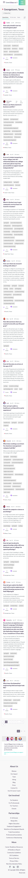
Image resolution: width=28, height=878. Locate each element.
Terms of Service (14, 858)
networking (18, 122)
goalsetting (7, 131)
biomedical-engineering (10, 703)
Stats (18, 17)
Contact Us (14, 788)
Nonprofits (14, 821)
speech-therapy (8, 567)
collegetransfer (19, 243)
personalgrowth (16, 131)
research (21, 285)
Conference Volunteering (14, 837)
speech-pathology (9, 564)
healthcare (15, 45)
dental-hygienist (13, 51)
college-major (7, 700)
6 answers (15, 495)
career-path (7, 45)
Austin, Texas (8, 62)
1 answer (14, 392)
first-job (17, 185)
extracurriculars (8, 228)
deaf (20, 389)
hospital (6, 425)
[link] (14, 43)
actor (16, 389)
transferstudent (8, 243)
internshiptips (19, 474)
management (7, 459)
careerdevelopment (15, 222)
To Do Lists (13, 17)
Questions (5, 17)
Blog (14, 782)
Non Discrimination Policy (14, 864)
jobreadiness (7, 477)
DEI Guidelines (14, 855)
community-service (9, 237)
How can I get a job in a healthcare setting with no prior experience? (13, 408)
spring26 (16, 182)
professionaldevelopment (11, 128)
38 (22, 721)
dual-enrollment (8, 54)
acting (5, 386)
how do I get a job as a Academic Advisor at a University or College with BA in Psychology (13, 75)
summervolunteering (9, 246)
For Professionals (14, 803)
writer (11, 288)
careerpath (7, 462)
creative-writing (13, 386)
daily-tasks (7, 492)
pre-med (20, 422)
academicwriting (19, 291)
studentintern (16, 486)
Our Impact (14, 774)
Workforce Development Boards (14, 829)
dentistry (14, 48)
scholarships (13, 605)
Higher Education (14, 823)
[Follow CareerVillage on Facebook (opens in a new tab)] (10, 866)
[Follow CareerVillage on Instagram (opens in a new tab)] (17, 866)
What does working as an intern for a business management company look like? (13, 446)
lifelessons (17, 137)
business (6, 119)
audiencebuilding (8, 297)
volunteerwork (20, 240)
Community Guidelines (14, 852)
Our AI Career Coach (14, 791)
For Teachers (14, 806)
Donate (14, 808)
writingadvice (7, 294)
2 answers (15, 306)
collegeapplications (17, 231)
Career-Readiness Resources (14, 847)
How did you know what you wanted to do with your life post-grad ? (14, 324)
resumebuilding (8, 234)
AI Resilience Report (14, 850)
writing (6, 288)
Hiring (14, 779)
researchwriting (19, 300)
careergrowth (7, 125)
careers (21, 605)
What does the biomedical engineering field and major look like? (13, 685)
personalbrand (17, 294)
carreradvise (7, 486)
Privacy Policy (14, 861)
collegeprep (7, 225)
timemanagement (17, 225)
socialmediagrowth (9, 303)
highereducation (8, 471)
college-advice (8, 182)
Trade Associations (14, 832)
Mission (14, 771)
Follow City (6, 13)
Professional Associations (14, 835)
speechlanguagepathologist (11, 665)
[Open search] (17, 2)
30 (21, 731)
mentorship (18, 134)
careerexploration (18, 459)
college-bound (14, 562)
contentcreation (8, 291)
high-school (7, 48)
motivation (13, 653)
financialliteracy (8, 137)
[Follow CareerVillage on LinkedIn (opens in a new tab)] (13, 866)
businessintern (20, 489)
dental (5, 51)
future (21, 48)
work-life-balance (9, 185)
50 (24, 731)
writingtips (18, 288)
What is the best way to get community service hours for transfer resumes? (12, 204)
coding (20, 526)
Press (14, 785)
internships (13, 456)
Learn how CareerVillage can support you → (13, 753)
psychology (7, 285)
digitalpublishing (8, 300)
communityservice (9, 240)
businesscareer (17, 483)
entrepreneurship (9, 122)
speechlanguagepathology (11, 662)
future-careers (8, 706)
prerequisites (18, 54)
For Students (14, 800)
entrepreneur (14, 119)
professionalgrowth (9, 468)
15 (18, 731)
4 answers (15, 57)
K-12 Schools (14, 818)
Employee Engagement (14, 826)
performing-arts (8, 389)
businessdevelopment (10, 140)
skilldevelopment (8, 474)
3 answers (15, 90)
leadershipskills (18, 234)
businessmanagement (10, 480)
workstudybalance (9, 489)
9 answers (15, 143)
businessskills (7, 483)
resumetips (7, 231)
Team (14, 777)
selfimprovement (8, 134)
